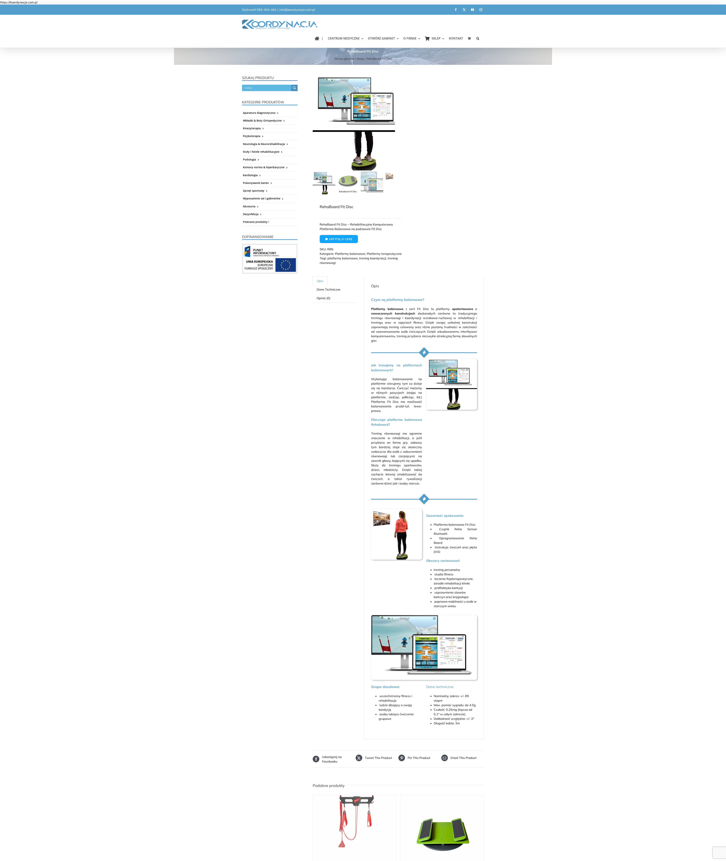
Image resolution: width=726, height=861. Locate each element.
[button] (477, 38)
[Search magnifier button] (294, 88)
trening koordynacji (372, 258)
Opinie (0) (323, 298)
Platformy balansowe (350, 254)
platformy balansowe (342, 258)
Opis (320, 281)
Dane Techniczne (329, 289)
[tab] (320, 280)
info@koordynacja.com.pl (297, 10)
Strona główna (344, 58)
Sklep (360, 58)
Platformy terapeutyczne (384, 254)
